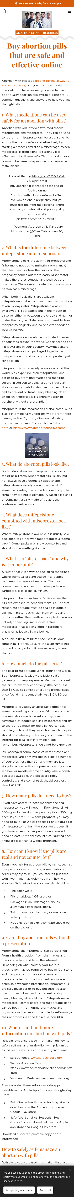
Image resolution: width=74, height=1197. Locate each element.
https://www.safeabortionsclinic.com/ (39, 428)
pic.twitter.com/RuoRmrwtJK (37, 219)
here (5, 428)
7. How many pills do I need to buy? (36, 796)
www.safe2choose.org (46, 1058)
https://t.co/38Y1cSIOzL (48, 176)
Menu (69, 11)
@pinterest (39, 181)
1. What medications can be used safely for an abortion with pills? (34, 118)
